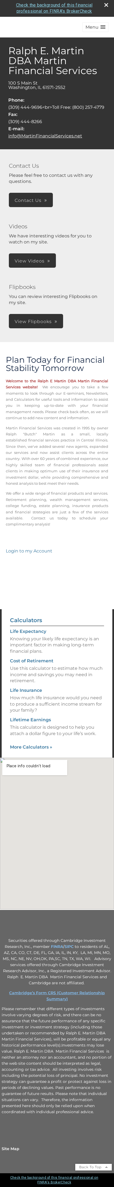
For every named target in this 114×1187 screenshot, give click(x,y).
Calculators (26, 620)
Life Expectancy (28, 631)
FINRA (57, 946)
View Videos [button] (30, 261)
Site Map (10, 1148)
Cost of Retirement (31, 660)
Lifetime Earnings (30, 719)
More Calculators (31, 747)
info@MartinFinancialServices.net (45, 136)
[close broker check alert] (106, 5)
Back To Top (91, 1167)
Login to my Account (29, 551)
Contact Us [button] (28, 200)
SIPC (69, 946)
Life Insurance (26, 690)
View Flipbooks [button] (33, 321)
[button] (95, 27)
